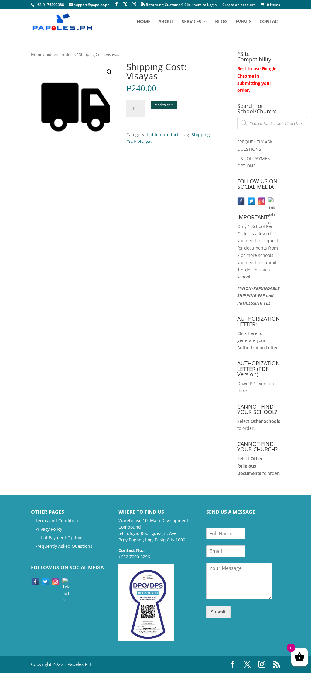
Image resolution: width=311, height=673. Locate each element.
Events (243, 22)
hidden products (61, 54)
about (166, 22)
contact (269, 22)
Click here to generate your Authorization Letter (257, 340)
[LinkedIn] (272, 201)
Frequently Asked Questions (63, 546)
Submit (218, 612)
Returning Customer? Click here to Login (181, 5)
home (143, 22)
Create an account (238, 5)
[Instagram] (261, 201)
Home (36, 54)
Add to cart (164, 104)
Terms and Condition (56, 520)
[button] (109, 72)
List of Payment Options (59, 537)
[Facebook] (241, 201)
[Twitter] (251, 201)
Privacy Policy (48, 529)
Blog (221, 22)
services (191, 22)
